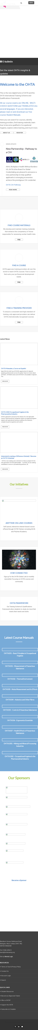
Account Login (6, 976)
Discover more (19, 922)
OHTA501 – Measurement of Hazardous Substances (20, 667)
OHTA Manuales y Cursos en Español (13, 368)
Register (20, 132)
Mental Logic (9, 956)
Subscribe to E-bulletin (8, 1009)
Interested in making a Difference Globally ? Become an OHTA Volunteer (18, 457)
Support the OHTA (7, 1005)
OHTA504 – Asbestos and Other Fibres (20, 700)
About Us (6, 132)
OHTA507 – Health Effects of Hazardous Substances (20, 732)
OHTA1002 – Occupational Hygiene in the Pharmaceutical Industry (20, 757)
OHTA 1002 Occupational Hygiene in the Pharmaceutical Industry (15, 413)
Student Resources (7, 991)
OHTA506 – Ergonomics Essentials (20, 720)
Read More (5, 381)
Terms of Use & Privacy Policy (11, 967)
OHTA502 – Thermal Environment (20, 679)
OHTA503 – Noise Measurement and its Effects (20, 689)
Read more (13, 189)
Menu (31, 2)
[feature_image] (19, 354)
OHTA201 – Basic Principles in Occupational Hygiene (20, 654)
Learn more (19, 537)
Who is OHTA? (6, 1000)
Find (19, 239)
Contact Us (5, 971)
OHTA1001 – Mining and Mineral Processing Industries (20, 744)
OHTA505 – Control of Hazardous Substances (20, 710)
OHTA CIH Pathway (13, 185)
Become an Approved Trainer (10, 996)
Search (3, 980)
